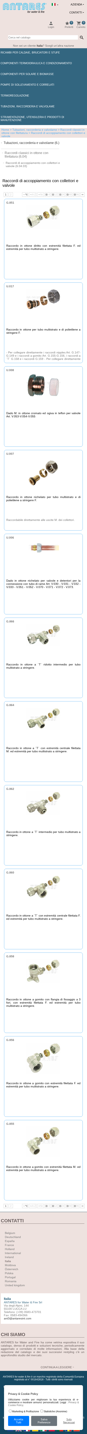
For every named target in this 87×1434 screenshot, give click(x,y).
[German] (35, 1432)
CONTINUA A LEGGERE (56, 1367)
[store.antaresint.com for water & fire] (25, 12)
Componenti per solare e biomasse (27, 74)
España (10, 1241)
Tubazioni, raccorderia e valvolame (28, 106)
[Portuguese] (60, 1432)
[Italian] (44, 1432)
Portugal (10, 1277)
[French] (27, 1432)
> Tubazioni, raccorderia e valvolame (33, 129)
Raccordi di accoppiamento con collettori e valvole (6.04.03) (33, 164)
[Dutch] (10, 1432)
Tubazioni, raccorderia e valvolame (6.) (31, 143)
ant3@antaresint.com (17, 1318)
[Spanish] (77, 1432)
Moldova (10, 1265)
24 (61, 194)
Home (5, 129)
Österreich (11, 1269)
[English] (19, 1432)
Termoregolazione (15, 95)
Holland (10, 1249)
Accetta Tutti (18, 1421)
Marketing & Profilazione (25, 1411)
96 (76, 194)
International (13, 1253)
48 (69, 194)
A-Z (33, 194)
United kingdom (15, 1285)
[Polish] (52, 1432)
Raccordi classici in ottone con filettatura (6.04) (26, 154)
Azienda (76, 4)
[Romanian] (69, 1432)
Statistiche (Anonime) (55, 1411)
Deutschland (13, 1237)
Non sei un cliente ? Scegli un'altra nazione (43, 45)
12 (54, 194)
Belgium (10, 1233)
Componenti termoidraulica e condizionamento (36, 63)
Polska (9, 1273)
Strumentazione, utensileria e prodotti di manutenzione (32, 119)
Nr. (40, 194)
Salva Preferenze (44, 1421)
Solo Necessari (69, 1421)
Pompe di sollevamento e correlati (27, 84)
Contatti (75, 12)
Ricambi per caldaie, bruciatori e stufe (30, 52)
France (9, 1245)
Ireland (9, 1257)
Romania (10, 1281)
